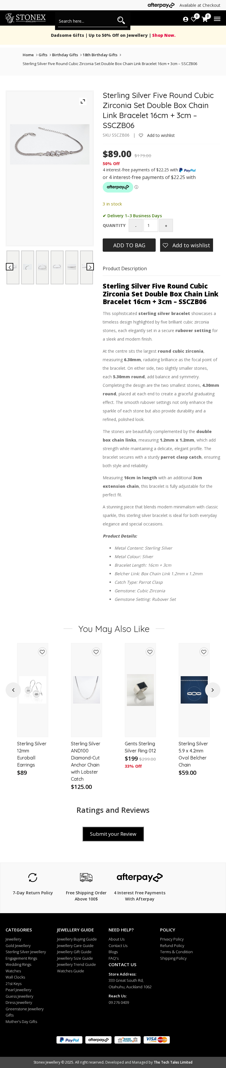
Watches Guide (70, 971)
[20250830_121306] (42, 266)
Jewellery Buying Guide (77, 939)
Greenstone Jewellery (25, 1008)
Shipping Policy (173, 958)
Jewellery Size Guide (75, 958)
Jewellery (13, 939)
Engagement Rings (21, 958)
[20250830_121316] (57, 267)
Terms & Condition (176, 951)
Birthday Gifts (65, 54)
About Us (116, 939)
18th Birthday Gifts (100, 54)
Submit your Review (113, 833)
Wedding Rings (18, 964)
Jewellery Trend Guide (76, 964)
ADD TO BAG (129, 245)
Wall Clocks (15, 977)
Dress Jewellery (19, 1002)
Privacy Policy (172, 939)
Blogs (113, 951)
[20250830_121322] (71, 267)
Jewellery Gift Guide (74, 951)
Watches (13, 971)
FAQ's (114, 958)
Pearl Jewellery (18, 989)
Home (28, 54)
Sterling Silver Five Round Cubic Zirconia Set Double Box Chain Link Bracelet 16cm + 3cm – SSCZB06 (110, 63)
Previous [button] (13, 690)
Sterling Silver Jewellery (26, 951)
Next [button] (212, 690)
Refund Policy (172, 945)
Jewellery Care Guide (75, 945)
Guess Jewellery (19, 996)
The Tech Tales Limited (173, 1062)
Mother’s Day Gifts (21, 1021)
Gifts (43, 54)
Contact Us (118, 945)
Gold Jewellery (18, 945)
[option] (32, 717)
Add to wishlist (160, 135)
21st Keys (13, 983)
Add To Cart (32, 727)
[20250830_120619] (27, 266)
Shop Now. (163, 35)
